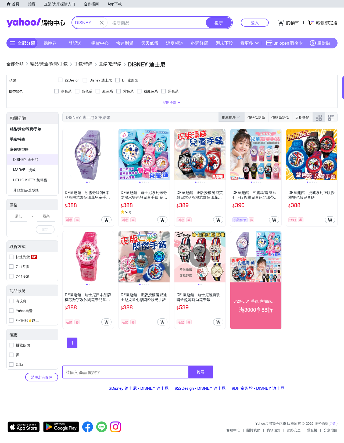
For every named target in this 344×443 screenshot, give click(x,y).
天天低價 (149, 43)
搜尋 (201, 372)
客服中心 (233, 430)
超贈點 (323, 43)
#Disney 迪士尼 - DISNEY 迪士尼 (139, 388)
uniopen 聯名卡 (288, 43)
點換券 (50, 43)
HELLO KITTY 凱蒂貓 (30, 179)
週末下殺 (224, 43)
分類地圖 (331, 430)
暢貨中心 (100, 43)
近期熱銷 (302, 117)
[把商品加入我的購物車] (106, 219)
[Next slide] (110, 154)
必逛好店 (199, 43)
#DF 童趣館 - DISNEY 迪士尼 (258, 388)
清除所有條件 (41, 377)
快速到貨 (124, 43)
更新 (332, 423)
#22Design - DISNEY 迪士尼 (200, 388)
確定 (45, 229)
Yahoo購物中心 (35, 22)
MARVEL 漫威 (24, 169)
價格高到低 (280, 117)
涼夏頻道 (174, 43)
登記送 (75, 43)
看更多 (246, 43)
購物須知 (274, 430)
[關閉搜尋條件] (102, 22)
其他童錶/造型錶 (26, 190)
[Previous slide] (66, 154)
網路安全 (294, 430)
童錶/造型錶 (19, 149)
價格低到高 (256, 117)
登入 (255, 22)
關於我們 (253, 430)
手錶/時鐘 (17, 138)
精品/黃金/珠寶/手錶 (25, 128)
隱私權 (312, 430)
